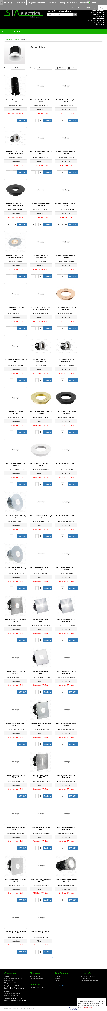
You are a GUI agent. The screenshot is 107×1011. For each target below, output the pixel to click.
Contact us (10, 973)
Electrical (9, 39)
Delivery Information (36, 979)
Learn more (88, 1007)
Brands (57, 979)
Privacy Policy (85, 979)
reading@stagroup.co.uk (68, 3)
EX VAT (93, 3)
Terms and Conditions (87, 976)
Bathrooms (6, 32)
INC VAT (83, 3)
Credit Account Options (37, 987)
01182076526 (52, 3)
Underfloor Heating (17, 32)
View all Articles (60, 986)
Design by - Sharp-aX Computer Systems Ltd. (19, 1008)
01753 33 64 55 (20, 3)
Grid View (61, 68)
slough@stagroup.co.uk (36, 3)
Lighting (16, 39)
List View (73, 68)
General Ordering (35, 976)
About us (58, 976)
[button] (18, 68)
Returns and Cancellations (89, 981)
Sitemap (58, 981)
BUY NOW (22, 120)
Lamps (26, 32)
